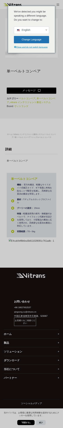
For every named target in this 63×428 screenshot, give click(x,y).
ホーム (9, 134)
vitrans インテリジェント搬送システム (30, 102)
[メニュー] (58, 4)
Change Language (31, 39)
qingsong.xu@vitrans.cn (25, 312)
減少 (41, 422)
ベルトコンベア (27, 98)
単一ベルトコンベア (23, 137)
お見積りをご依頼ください (25, 321)
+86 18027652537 (22, 307)
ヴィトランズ (21, 106)
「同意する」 (26, 422)
